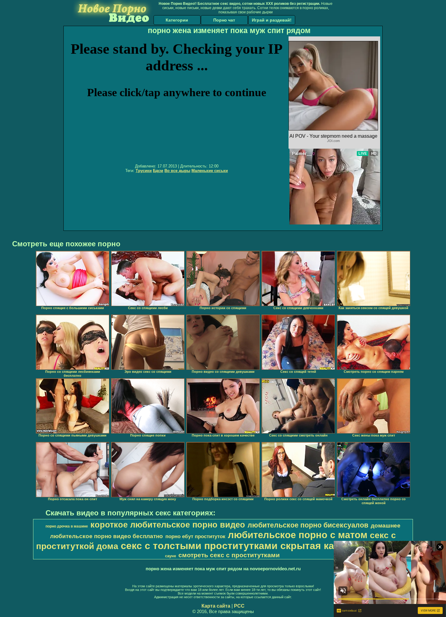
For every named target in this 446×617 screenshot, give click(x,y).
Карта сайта (215, 606)
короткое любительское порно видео (167, 524)
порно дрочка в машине (67, 526)
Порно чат (224, 20)
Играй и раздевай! (272, 20)
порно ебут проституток (195, 536)
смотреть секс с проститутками (229, 555)
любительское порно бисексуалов (308, 525)
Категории (177, 20)
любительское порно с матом (297, 535)
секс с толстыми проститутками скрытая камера (239, 545)
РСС (239, 606)
